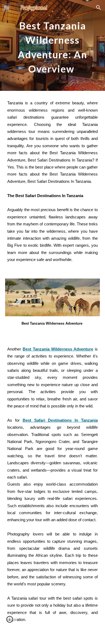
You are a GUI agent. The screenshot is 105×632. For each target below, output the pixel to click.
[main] (52, 45)
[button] (6, 7)
